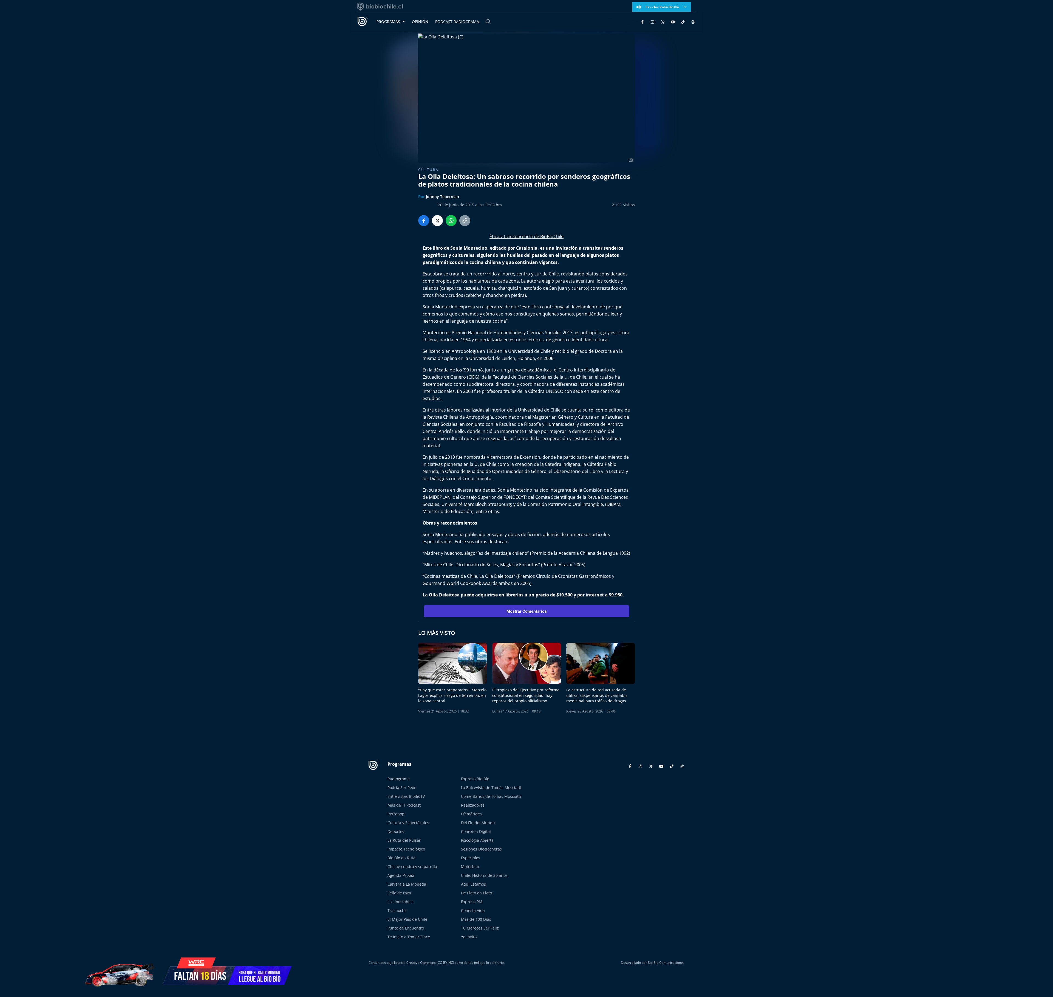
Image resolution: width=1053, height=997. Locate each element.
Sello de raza (399, 892)
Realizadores (473, 805)
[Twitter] (662, 21)
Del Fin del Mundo (478, 822)
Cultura (428, 169)
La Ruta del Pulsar (404, 840)
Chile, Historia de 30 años (484, 875)
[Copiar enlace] (464, 220)
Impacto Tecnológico (406, 849)
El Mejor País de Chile (407, 919)
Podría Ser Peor (401, 787)
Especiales (470, 857)
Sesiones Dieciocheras (481, 849)
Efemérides (471, 813)
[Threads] (693, 21)
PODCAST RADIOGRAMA (457, 21)
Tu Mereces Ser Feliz (480, 928)
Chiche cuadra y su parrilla (412, 866)
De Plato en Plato (476, 892)
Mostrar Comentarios (526, 611)
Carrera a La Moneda (406, 884)
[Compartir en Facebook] (423, 220)
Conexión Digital (476, 831)
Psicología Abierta (477, 840)
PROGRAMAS (388, 21)
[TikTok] (683, 21)
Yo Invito (469, 936)
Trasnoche (397, 910)
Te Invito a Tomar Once (408, 936)
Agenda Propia (400, 875)
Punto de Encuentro (405, 928)
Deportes (395, 831)
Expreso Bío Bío (475, 778)
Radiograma (398, 778)
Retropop (395, 813)
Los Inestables (400, 901)
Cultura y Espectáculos (408, 822)
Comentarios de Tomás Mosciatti (491, 796)
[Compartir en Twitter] (437, 220)
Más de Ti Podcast (404, 805)
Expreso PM (471, 901)
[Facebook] (642, 21)
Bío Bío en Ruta (401, 857)
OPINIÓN (420, 21)
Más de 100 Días (476, 919)
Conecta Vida (473, 910)
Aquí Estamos (473, 884)
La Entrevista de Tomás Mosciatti (491, 787)
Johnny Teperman (442, 196)
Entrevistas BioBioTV (406, 796)
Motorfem (470, 866)
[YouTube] (672, 21)
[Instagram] (652, 21)
